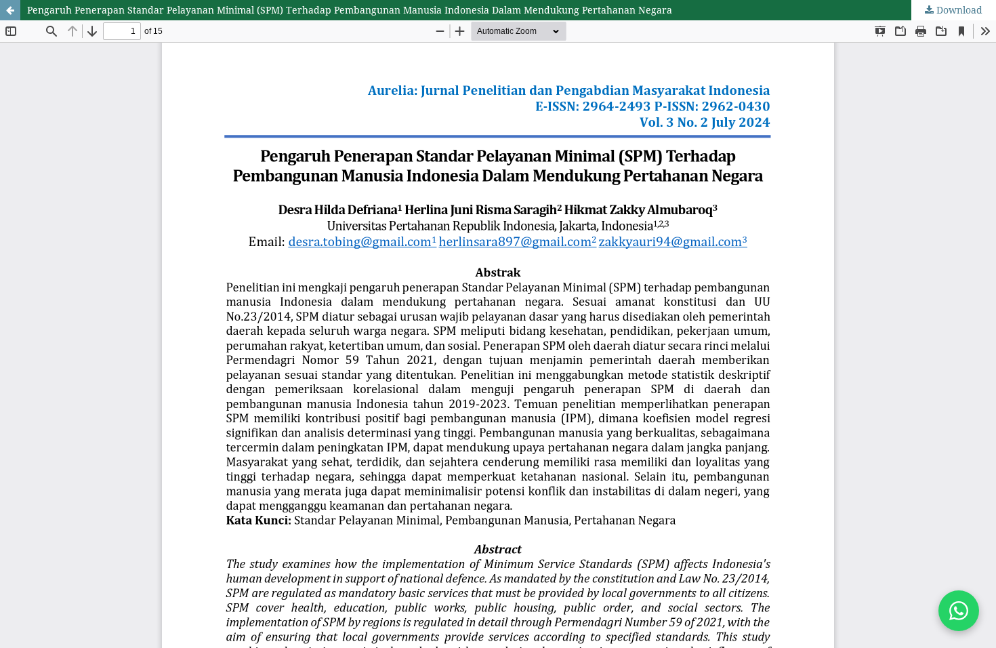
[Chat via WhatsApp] (958, 610)
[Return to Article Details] (10, 10)
